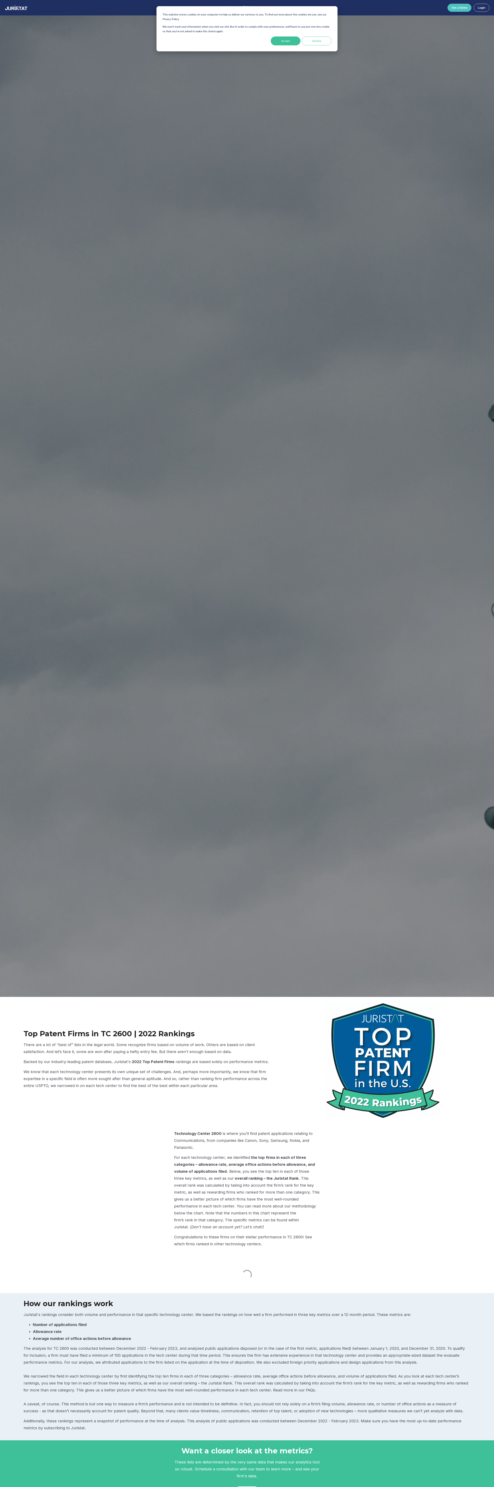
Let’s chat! (252, 1227)
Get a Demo (459, 7)
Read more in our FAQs (294, 1390)
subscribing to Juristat (64, 1428)
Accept (285, 40)
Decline (316, 40)
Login (481, 7)
